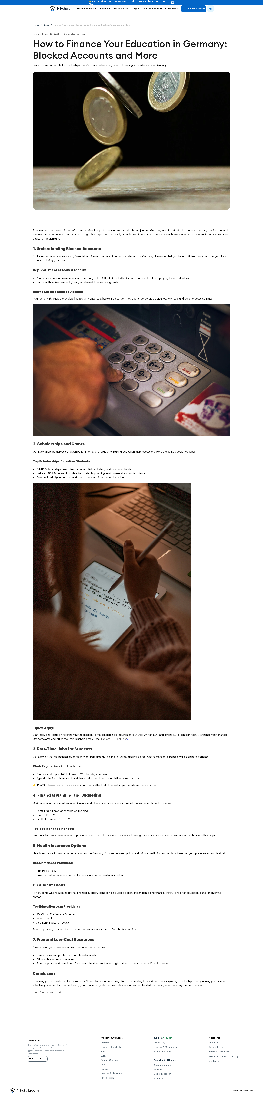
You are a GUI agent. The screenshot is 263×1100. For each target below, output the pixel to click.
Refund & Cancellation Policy (223, 1056)
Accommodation (162, 1065)
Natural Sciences (162, 1051)
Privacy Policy (216, 1047)
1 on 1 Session (107, 1077)
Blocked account (162, 1073)
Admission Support (152, 8)
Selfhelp (105, 1042)
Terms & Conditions (219, 1051)
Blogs (46, 25)
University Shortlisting (112, 1047)
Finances (158, 1069)
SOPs (103, 1051)
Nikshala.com (28, 1090)
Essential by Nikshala (165, 1060)
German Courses (109, 1060)
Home (36, 25)
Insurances (159, 1078)
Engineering (160, 1042)
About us (213, 1042)
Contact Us (215, 1060)
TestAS (104, 1069)
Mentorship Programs (112, 1073)
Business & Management (166, 1047)
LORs (103, 1055)
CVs (103, 1064)
